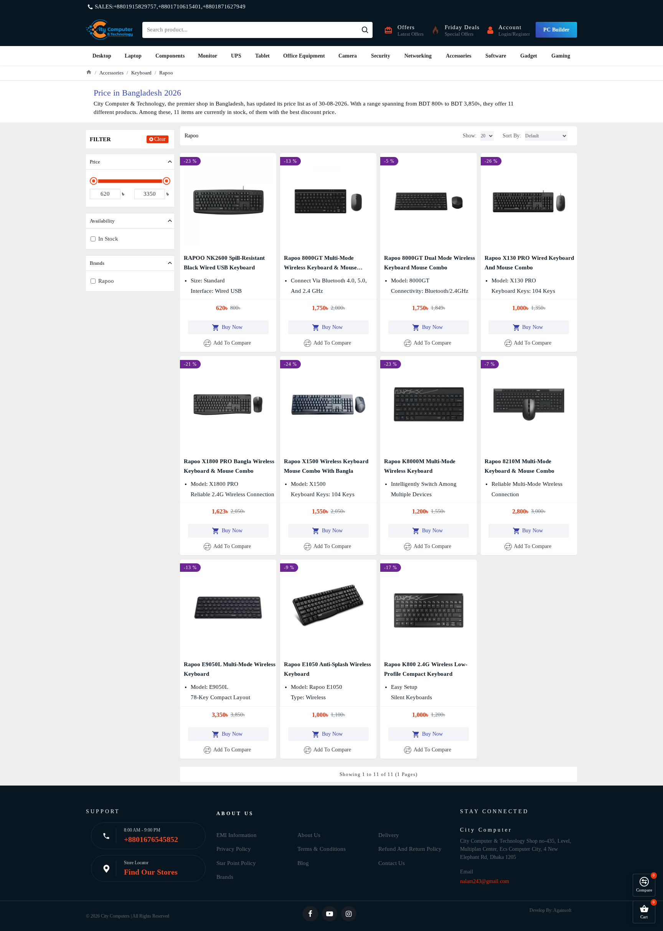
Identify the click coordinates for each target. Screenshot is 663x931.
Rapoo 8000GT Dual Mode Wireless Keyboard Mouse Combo (429, 263)
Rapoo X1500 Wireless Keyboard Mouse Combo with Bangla (326, 466)
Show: (470, 136)
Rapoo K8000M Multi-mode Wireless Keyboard (419, 466)
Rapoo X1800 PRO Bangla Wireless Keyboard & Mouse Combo (229, 466)
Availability (102, 221)
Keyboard (141, 73)
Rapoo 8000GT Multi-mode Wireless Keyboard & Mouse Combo (320, 263)
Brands (97, 263)
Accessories (111, 73)
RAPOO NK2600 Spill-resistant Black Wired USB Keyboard (224, 263)
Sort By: (512, 136)
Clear (160, 139)
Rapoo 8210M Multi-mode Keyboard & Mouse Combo (519, 466)
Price (95, 162)
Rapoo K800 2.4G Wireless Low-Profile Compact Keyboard (425, 669)
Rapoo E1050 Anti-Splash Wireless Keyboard (327, 669)
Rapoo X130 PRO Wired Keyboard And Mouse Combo (529, 263)
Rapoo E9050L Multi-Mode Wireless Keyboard (229, 669)
